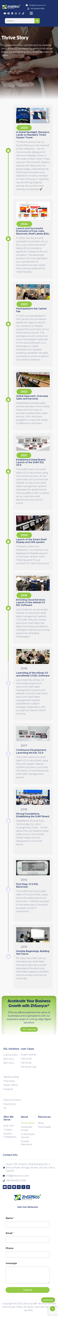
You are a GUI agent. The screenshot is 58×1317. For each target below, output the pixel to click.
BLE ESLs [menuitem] (9, 1059)
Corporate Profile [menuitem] (26, 1128)
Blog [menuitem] (41, 1123)
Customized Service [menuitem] (27, 1136)
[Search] (37, 20)
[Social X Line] (19, 13)
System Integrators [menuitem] (10, 1135)
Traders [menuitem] (8, 1129)
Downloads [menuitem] (44, 1127)
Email (10, 1233)
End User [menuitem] (9, 1125)
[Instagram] (15, 13)
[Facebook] (8, 13)
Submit (27, 1289)
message (11, 1263)
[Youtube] (4, 13)
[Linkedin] (12, 13)
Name (10, 1218)
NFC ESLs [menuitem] (9, 1063)
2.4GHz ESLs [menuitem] (10, 1055)
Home (7, 71)
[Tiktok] (23, 13)
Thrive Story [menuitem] (28, 1123)
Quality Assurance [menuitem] (26, 1143)
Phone (10, 1248)
